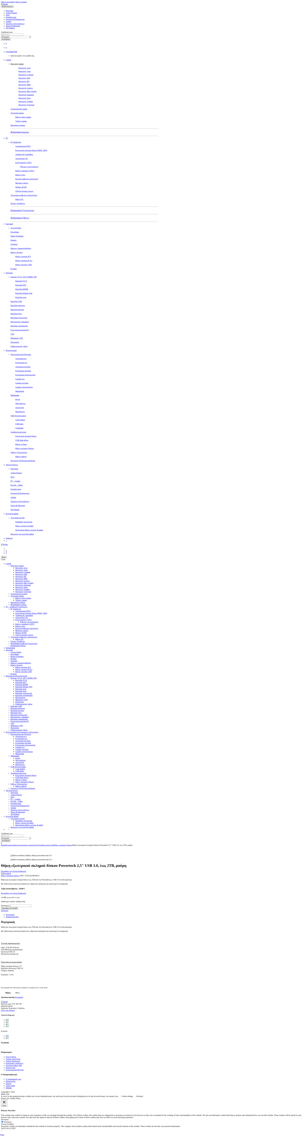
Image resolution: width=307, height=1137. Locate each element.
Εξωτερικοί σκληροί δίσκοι (25, 436)
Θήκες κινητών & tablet (24, 526)
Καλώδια (9, 273)
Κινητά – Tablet (17, 485)
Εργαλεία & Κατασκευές (15, 19)
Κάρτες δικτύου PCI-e (23, 261)
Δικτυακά (9, 224)
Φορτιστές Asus (24, 71)
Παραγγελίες (11, 1081)
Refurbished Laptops (18, 605)
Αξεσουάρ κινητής (18, 518)
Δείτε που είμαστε (8, 1010)
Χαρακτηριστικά (12, 917)
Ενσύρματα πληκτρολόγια (25, 375)
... (6, 540)
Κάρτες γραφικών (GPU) (24, 171)
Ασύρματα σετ (21, 359)
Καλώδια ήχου (16, 314)
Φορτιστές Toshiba (25, 102)
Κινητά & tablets (12, 514)
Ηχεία (17, 399)
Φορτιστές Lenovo (25, 88)
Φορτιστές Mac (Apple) (27, 91)
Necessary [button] (5, 1120)
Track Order (10, 1086)
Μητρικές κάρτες (21, 183)
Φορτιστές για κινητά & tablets (22, 534)
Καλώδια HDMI (21, 289)
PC (7, 138)
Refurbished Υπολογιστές (22, 210)
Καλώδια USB (16, 301)
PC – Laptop (15, 481)
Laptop (8, 60)
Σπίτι (7, 15)
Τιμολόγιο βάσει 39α (14, 1065)
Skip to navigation (8, 2)
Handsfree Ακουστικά (23, 522)
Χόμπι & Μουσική (13, 26)
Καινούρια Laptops (18, 125)
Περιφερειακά (11, 350)
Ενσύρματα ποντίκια (23, 371)
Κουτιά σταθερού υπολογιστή (26, 179)
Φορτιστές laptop (17, 64)
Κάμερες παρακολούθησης (21, 248)
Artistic (8, 22)
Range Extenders (17, 236)
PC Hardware (16, 142)
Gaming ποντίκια (21, 383)
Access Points (16, 228)
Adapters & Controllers (24, 154)
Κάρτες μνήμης (21, 444)
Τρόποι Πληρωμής (13, 1061)
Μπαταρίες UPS (17, 338)
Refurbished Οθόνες (20, 218)
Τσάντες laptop (21, 121)
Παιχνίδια (9, 11)
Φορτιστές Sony (24, 98)
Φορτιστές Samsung (26, 95)
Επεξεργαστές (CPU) (23, 163)
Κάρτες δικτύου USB (23, 265)
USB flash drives (21, 440)
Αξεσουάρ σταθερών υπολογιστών (24, 195)
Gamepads (19, 428)
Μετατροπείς (20, 698)
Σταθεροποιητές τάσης (19, 346)
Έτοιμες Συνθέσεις (18, 203)
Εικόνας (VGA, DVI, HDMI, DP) (24, 277)
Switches (14, 244)
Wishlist (9, 1088)
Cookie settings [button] (127, 1096)
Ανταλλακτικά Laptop (19, 109)
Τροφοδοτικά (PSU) (23, 146)
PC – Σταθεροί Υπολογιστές (16, 607)
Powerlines (15, 232)
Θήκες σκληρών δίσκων (24, 448)
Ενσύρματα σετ (21, 363)
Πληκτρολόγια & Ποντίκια (21, 355)
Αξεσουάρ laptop (17, 113)
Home (3, 845)
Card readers (20, 420)
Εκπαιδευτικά (11, 17)
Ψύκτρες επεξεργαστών (29, 167)
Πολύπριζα (15, 342)
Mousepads (19, 391)
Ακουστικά (19, 408)
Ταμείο (8, 1083)
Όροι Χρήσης (11, 1057)
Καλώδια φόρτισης (18, 306)
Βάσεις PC (19, 199)
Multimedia (15, 395)
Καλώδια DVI (20, 285)
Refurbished (10, 648)
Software (9, 538)
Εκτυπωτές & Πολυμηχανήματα (23, 461)
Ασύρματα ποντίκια (22, 367)
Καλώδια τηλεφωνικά (19, 318)
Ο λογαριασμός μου (13, 1079)
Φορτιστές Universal (26, 105)
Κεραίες (14, 269)
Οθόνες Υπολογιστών (19, 452)
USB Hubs (19, 771)
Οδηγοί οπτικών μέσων (24, 191)
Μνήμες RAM (20, 187)
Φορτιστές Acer (24, 68)
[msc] (7, 1038)
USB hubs (19, 424)
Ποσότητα (5, 906)
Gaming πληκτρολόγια (24, 387)
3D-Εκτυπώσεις (12, 465)
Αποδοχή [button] (139, 1096)
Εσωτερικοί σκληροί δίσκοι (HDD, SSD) (31, 150)
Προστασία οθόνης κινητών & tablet (29, 530)
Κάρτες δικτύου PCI (23, 257)
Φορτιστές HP (23, 81)
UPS (12, 334)
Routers (13, 240)
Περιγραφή (10, 915)
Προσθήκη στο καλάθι (9, 908)
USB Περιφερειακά (18, 416)
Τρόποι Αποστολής (13, 1059)
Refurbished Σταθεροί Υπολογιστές (24, 644)
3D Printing (10, 28)
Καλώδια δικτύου (17, 310)
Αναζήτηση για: (7, 32)
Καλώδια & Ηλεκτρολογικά (16, 676)
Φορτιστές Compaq (25, 75)
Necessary (8, 1122)
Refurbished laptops (20, 132)
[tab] (156, 915)
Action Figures (11, 13)
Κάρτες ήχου (20, 175)
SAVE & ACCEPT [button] (8, 1128)
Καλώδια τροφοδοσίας (19, 326)
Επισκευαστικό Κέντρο (15, 1070)
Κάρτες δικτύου (17, 252)
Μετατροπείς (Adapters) (20, 322)
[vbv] (7, 1036)
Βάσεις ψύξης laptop (23, 117)
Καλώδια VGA (21, 281)
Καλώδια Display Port (23, 293)
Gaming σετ (20, 379)
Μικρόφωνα (20, 412)
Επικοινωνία (10, 1068)
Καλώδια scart (20, 297)
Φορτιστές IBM (24, 85)
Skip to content (21, 2)
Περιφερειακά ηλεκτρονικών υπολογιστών (22, 732)
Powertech (19, 997)
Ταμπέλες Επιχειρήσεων (15, 24)
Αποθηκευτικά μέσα (18, 432)
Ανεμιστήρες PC (21, 159)
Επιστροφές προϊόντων (14, 1063)
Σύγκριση (4, 911)
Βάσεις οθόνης (21, 457)
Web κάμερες (20, 403)
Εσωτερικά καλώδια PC (20, 330)
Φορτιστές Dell (24, 78)
